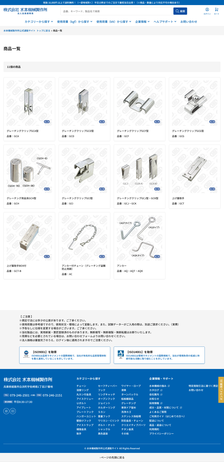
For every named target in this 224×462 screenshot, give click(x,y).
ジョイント (104, 403)
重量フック (104, 416)
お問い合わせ (188, 21)
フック (101, 390)
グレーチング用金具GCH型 (21, 198)
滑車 (123, 390)
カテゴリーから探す (37, 21)
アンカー (122, 265)
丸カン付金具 (83, 394)
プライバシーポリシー (161, 433)
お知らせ (154, 398)
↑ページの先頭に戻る (112, 457)
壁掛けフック (83, 420)
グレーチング (128, 403)
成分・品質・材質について (164, 407)
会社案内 (154, 394)
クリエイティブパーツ (133, 425)
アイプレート (83, 407)
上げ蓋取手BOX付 (16, 265)
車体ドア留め (128, 407)
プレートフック (85, 412)
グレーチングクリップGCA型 (22, 131)
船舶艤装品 (127, 398)
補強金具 (81, 429)
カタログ (154, 390)
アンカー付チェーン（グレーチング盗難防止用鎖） (84, 267)
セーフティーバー (107, 386)
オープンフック (106, 398)
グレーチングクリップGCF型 (133, 131)
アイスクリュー (84, 398)
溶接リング (82, 390)
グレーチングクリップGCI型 (77, 198)
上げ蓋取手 (178, 198)
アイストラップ (84, 425)
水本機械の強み (158, 386)
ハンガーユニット (86, 416)
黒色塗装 (103, 433)
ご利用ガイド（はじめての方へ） (167, 416)
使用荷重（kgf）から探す (73, 21)
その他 (125, 433)
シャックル (104, 429)
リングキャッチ (106, 394)
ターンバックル (129, 394)
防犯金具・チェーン (132, 420)
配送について (156, 420)
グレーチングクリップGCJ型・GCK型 (137, 198)
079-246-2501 (20, 395)
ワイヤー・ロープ (131, 386)
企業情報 (140, 21)
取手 (78, 433)
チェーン (81, 386)
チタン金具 (127, 429)
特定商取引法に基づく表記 (203, 386)
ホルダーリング (106, 407)
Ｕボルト (81, 403)
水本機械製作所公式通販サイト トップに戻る (27, 30)
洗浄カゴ (126, 412)
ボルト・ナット (106, 425)
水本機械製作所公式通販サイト (103, 448)
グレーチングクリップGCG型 (188, 131)
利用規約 (154, 429)
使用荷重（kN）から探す (112, 21)
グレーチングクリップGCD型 (78, 131)
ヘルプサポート (163, 21)
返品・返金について (160, 425)
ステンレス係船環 (131, 416)
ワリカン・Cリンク (108, 420)
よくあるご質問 (157, 412)
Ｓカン (101, 412)
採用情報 (154, 403)
